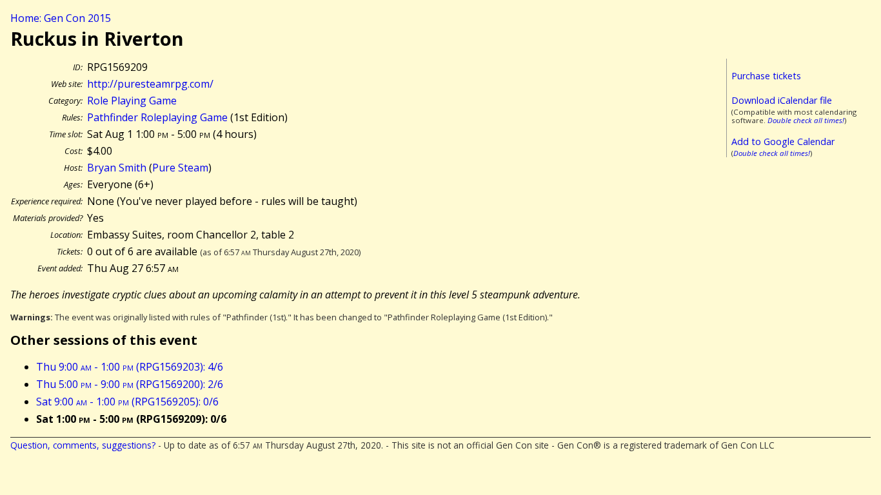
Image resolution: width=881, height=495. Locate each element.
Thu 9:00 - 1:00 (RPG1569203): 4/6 (129, 367)
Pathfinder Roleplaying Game (157, 117)
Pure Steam (180, 167)
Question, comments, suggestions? (82, 445)
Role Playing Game (132, 100)
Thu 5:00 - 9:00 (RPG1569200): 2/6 (129, 384)
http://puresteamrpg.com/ (150, 84)
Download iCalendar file (781, 100)
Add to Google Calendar (783, 141)
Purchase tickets (766, 76)
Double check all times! (805, 120)
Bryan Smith (116, 167)
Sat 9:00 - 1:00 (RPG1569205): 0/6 (127, 401)
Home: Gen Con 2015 (60, 18)
